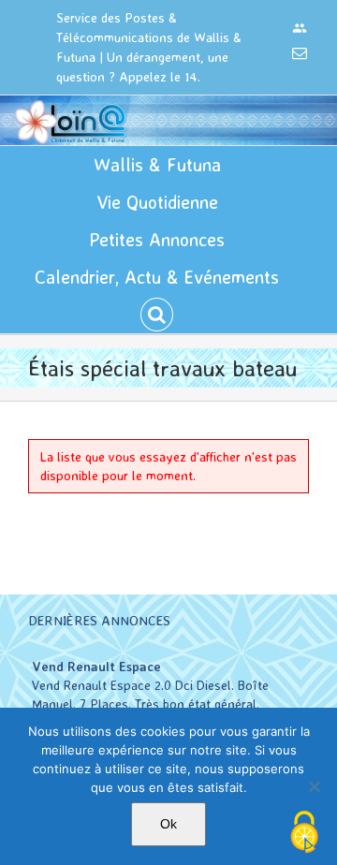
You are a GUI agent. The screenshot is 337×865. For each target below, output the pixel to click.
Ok (168, 823)
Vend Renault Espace (96, 666)
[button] (156, 314)
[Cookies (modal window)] (304, 833)
